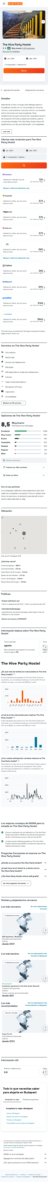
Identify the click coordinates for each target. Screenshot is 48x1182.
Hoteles (23, 1174)
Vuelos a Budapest (13, 1113)
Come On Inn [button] (7, 1034)
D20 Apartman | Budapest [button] (12, 937)
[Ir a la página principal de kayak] (15, 3)
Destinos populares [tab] (30, 1099)
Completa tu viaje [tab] (12, 1099)
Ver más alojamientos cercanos (39, 907)
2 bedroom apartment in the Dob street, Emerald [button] (20, 986)
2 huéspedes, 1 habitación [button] (15, 64)
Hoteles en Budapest (13, 1120)
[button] (4, 3)
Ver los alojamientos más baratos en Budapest (37, 954)
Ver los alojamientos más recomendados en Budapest (36, 1004)
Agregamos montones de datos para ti (18, 1158)
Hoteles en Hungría (7, 1177)
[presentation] (14, 674)
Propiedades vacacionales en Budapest (20, 1123)
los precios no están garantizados (13, 1147)
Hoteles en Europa (34, 1174)
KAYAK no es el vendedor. (13, 1154)
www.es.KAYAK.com (11, 1174)
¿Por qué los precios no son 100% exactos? (21, 1162)
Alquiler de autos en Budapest (17, 1117)
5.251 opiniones (28, 48)
